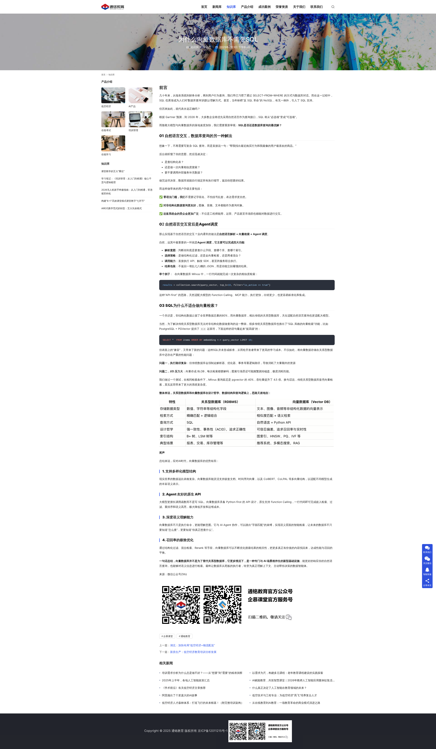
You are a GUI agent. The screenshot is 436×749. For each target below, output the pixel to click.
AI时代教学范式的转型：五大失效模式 (121, 208)
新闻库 (217, 7)
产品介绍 (247, 7)
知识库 (231, 7)
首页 (204, 7)
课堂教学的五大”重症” (112, 171)
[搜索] (333, 7)
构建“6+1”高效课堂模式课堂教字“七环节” (123, 200)
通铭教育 (185, 636)
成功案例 (264, 7)
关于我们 (299, 7)
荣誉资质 (282, 7)
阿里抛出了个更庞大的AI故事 (179, 695)
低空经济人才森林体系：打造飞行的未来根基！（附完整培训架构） (203, 702)
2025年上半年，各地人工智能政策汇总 (186, 680)
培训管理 (133, 130)
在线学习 (106, 154)
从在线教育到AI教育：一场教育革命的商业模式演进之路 (286, 702)
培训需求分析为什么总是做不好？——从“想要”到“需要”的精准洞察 (202, 672)
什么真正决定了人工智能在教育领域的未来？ (279, 687)
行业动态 (205, 47)
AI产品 (132, 106)
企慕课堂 (168, 636)
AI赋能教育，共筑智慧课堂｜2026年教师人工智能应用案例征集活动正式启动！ (293, 680)
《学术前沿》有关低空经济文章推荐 (184, 687)
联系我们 (316, 7)
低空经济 (106, 106)
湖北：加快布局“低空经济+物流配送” (192, 645)
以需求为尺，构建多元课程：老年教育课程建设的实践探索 (287, 672)
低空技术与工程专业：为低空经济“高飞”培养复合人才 (284, 695)
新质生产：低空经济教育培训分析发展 (193, 652)
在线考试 (106, 130)
